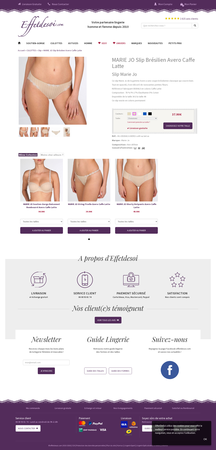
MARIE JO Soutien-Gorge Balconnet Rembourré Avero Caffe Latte (41, 206)
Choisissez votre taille (178, 125)
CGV (73, 445)
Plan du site (111, 445)
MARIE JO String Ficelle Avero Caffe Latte (89, 204)
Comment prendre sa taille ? (138, 122)
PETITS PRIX (175, 43)
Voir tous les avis (107, 320)
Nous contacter (27, 428)
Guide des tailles (95, 370)
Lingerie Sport (129, 445)
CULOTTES (56, 43)
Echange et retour (93, 408)
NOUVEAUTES (155, 43)
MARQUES (136, 43)
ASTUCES (73, 43)
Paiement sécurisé (153, 408)
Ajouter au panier (41, 230)
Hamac (120, 445)
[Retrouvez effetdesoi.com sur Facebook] (170, 369)
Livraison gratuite (63, 408)
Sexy (104, 43)
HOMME (88, 43)
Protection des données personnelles (90, 445)
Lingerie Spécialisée (144, 445)
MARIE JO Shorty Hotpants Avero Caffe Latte (136, 206)
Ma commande (33, 408)
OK (205, 439)
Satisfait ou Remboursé (183, 408)
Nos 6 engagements (123, 408)
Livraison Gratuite (31, 4)
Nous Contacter (60, 4)
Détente (164, 445)
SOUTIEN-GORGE (35, 43)
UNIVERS (120, 43)
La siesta (156, 445)
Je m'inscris (46, 370)
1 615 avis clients (189, 18)
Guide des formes (120, 370)
